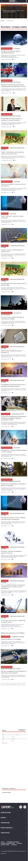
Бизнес (3, 817)
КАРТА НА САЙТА (5, 845)
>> (24, 684)
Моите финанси (6, 828)
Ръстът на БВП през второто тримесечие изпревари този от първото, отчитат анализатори (13, 586)
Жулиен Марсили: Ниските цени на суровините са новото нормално (11, 119)
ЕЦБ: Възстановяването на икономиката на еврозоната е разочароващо (13, 672)
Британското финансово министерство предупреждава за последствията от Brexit (13, 85)
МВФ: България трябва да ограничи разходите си (11, 351)
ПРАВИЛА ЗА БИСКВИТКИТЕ (8, 843)
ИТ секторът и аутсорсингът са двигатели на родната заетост (13, 621)
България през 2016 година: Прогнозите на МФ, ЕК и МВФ (13, 284)
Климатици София (6, 792)
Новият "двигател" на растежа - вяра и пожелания (12, 217)
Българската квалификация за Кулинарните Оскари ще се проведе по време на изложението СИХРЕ (14, 418)
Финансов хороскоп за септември (11, 639)
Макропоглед (6, 812)
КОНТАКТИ (14, 845)
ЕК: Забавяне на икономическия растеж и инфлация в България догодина (13, 385)
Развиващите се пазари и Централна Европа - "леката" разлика (14, 451)
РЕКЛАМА (19, 843)
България (5, 148)
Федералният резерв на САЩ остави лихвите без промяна (13, 11)
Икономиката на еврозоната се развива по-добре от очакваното (13, 484)
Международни (7, 48)
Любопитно (6, 414)
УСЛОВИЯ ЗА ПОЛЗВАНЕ (13, 842)
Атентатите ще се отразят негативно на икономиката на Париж (12, 318)
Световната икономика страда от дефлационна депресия (10, 52)
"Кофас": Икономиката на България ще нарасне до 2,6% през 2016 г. (12, 153)
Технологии (5, 823)
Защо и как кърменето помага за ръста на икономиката (13, 185)
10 (18, 684)
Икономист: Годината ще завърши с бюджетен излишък (11, 552)
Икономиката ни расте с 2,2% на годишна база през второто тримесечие (13, 518)
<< (2, 684)
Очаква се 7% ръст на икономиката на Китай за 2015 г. (12, 250)
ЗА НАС (2, 842)
